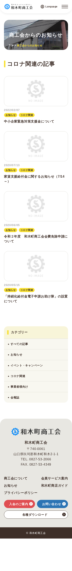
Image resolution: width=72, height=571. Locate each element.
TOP (11, 45)
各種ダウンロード (35, 514)
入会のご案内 (18, 504)
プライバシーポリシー (21, 492)
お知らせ (16, 354)
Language (51, 6)
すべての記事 (19, 344)
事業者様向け (19, 386)
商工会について (16, 478)
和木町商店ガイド (54, 485)
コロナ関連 (18, 376)
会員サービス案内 (54, 478)
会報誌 (15, 397)
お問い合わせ (51, 504)
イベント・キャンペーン (27, 365)
